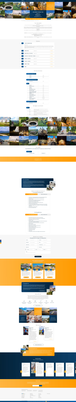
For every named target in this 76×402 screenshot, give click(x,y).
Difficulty (39, 395)
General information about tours (32, 395)
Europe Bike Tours (25, 400)
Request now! (43, 153)
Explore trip (26, 277)
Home (22, 20)
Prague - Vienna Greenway (48, 271)
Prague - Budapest (36, 271)
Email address (27, 242)
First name (28, 249)
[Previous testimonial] (37, 377)
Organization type (27, 244)
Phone (39, 242)
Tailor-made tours (42, 290)
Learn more (48, 401)
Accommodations (39, 394)
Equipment (39, 396)
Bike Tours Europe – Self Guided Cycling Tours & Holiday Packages (28, 20)
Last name (36, 249)
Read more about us (38, 305)
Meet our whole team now (38, 344)
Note (26, 251)
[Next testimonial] (38, 377)
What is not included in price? (44, 194)
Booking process (31, 394)
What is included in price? (31, 194)
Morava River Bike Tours (40, 391)
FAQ (30, 396)
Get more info (49, 354)
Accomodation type (41, 244)
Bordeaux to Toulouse (24, 271)
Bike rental (44, 249)
